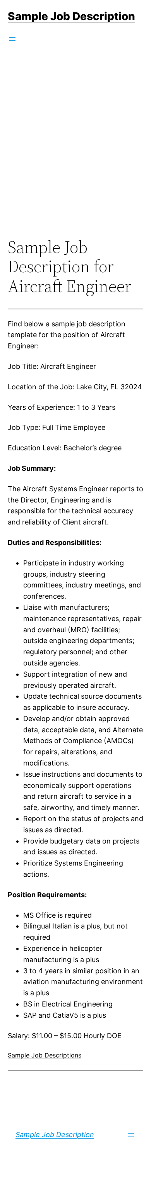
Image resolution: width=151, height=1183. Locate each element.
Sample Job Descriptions (44, 1055)
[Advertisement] (75, 153)
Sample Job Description (71, 16)
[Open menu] (12, 39)
